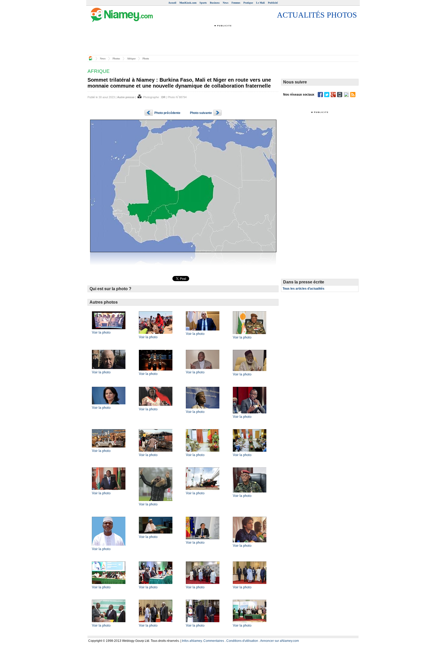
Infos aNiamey (192, 641)
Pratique (248, 2)
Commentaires (213, 641)
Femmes (236, 2)
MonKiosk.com (187, 2)
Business (215, 2)
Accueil (172, 2)
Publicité (273, 2)
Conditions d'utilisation (242, 641)
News (225, 2)
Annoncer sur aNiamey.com (279, 641)
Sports (203, 2)
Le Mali (260, 2)
